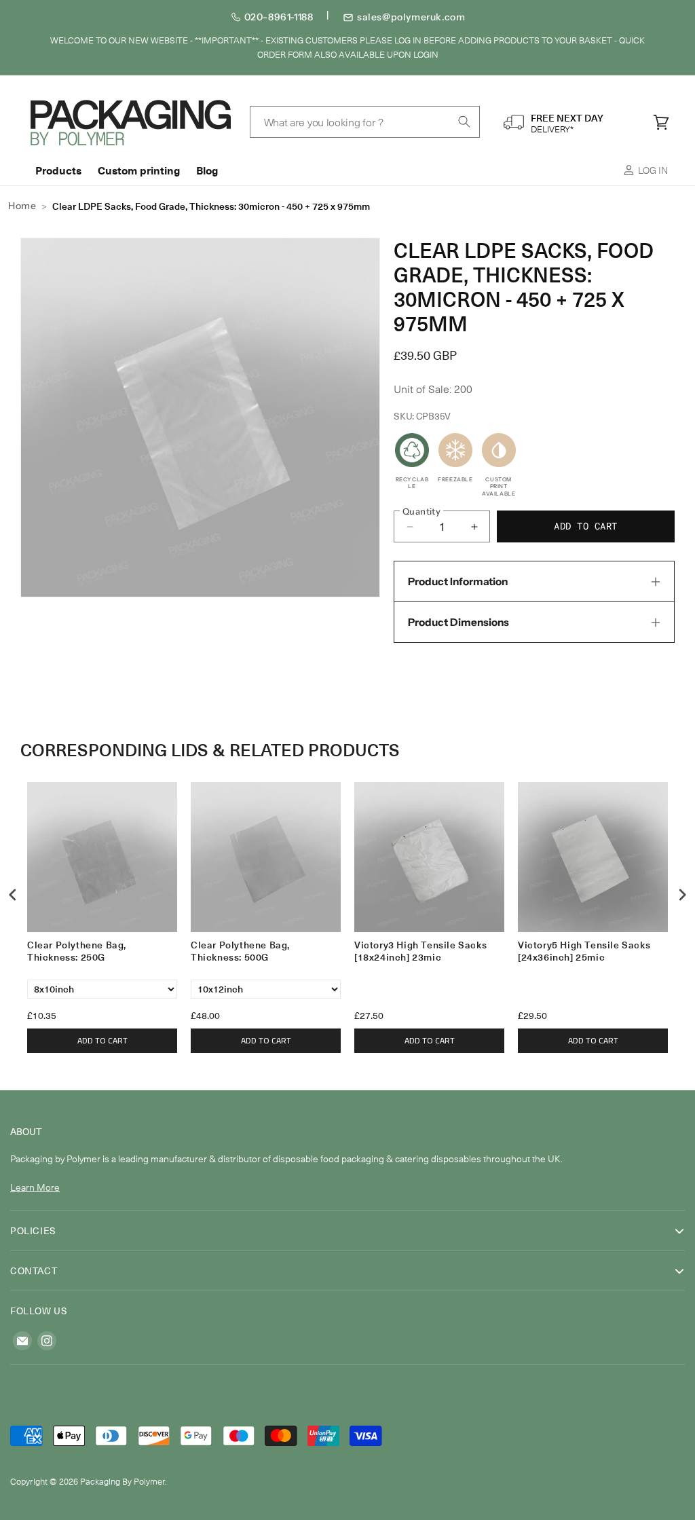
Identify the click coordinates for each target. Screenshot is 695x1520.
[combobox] (365, 122)
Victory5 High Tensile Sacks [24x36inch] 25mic (584, 951)
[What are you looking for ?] (464, 121)
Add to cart (102, 1040)
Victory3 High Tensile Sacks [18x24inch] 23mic (420, 951)
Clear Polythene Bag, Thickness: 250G (76, 951)
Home (22, 206)
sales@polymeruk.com (411, 17)
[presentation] (12, 894)
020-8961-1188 (279, 17)
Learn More (35, 1187)
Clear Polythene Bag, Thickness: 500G (240, 951)
